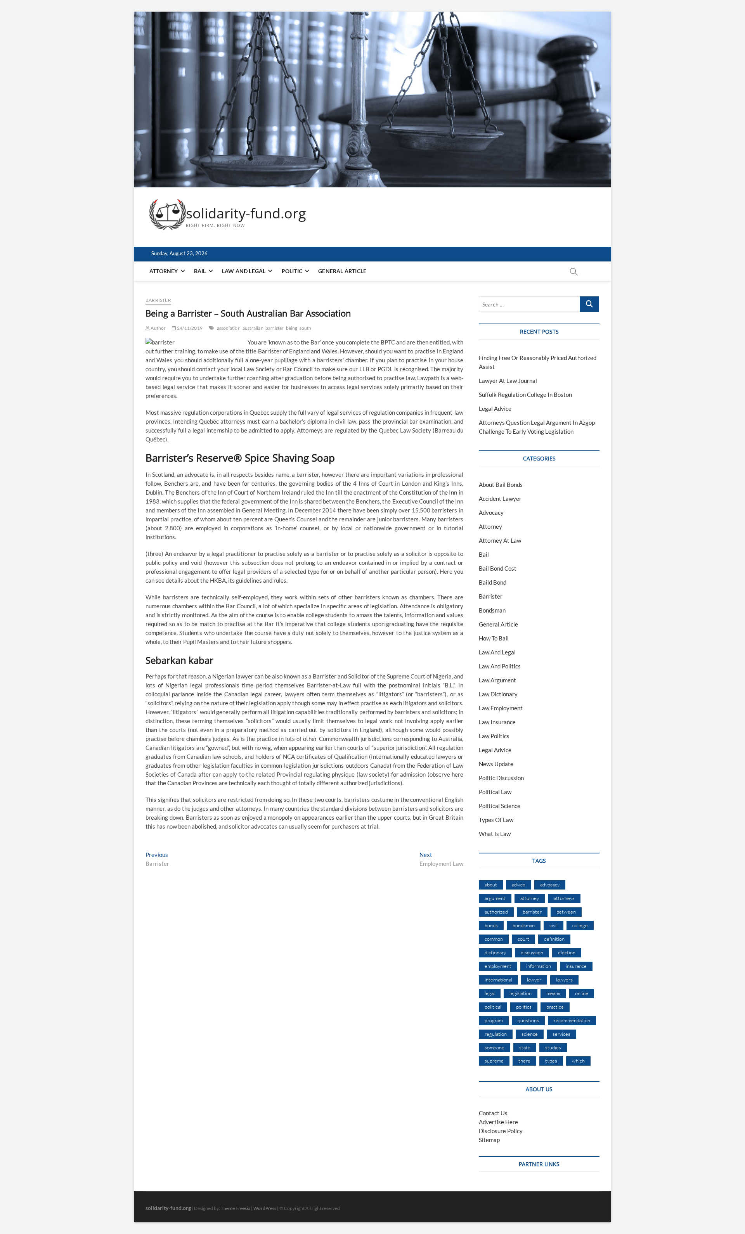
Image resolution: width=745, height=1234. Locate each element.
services (561, 1034)
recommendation (572, 1020)
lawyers (564, 979)
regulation (496, 1034)
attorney (529, 898)
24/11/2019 (189, 328)
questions (528, 1020)
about (491, 884)
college (580, 925)
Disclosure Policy (501, 1130)
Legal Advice (495, 408)
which (578, 1060)
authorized (496, 912)
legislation (520, 993)
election (566, 952)
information (538, 966)
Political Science (499, 805)
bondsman (524, 925)
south (306, 328)
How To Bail (494, 638)
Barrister (158, 300)
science (530, 1034)
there (524, 1060)
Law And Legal (244, 271)
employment (498, 966)
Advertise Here (498, 1121)
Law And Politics (500, 666)
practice (555, 1007)
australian (253, 328)
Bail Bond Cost (497, 568)
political (493, 1007)
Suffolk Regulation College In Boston (525, 394)
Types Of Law (496, 819)
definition (554, 939)
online (581, 993)
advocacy (550, 884)
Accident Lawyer (500, 498)
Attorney (163, 271)
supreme (494, 1060)
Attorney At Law (500, 540)
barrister (274, 328)
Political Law (495, 791)
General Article (342, 271)
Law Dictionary (498, 694)
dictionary (495, 952)
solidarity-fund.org (246, 213)
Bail (200, 271)
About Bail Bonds (501, 484)
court (523, 939)
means (553, 993)
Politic (292, 271)
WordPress (264, 1208)
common (494, 939)
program (494, 1020)
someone (494, 1047)
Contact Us (493, 1112)
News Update (496, 763)
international (498, 979)
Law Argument (497, 680)
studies (553, 1047)
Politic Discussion (501, 777)
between (566, 912)
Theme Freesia (235, 1208)
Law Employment (501, 707)
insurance (576, 966)
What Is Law (495, 833)
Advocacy (491, 512)
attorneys (564, 898)
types (551, 1060)
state (524, 1047)
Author (158, 328)
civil (553, 925)
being (292, 328)
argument (495, 898)
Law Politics (494, 735)
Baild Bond (492, 582)
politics (524, 1007)
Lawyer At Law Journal (508, 380)
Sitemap (489, 1139)
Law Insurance (497, 721)
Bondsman (492, 610)
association (229, 328)
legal (490, 993)
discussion (532, 952)
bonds (491, 925)
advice (518, 884)
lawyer (534, 979)
